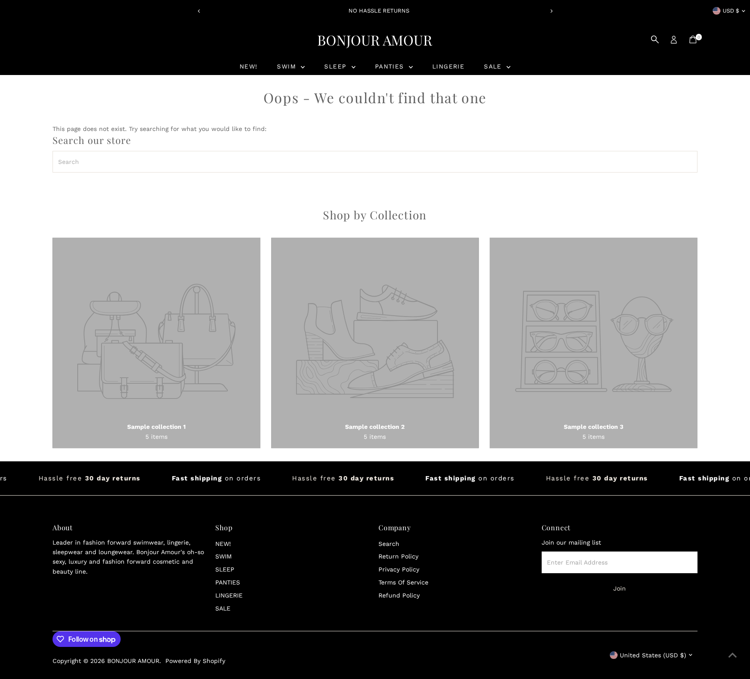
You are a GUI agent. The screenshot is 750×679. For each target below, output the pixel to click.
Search (388, 543)
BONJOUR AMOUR (374, 39)
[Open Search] (655, 39)
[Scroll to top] (732, 655)
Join (619, 588)
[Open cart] (692, 39)
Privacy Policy (398, 569)
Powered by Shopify (195, 660)
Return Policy (398, 556)
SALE (494, 66)
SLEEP (336, 66)
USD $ (731, 10)
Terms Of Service (403, 582)
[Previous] (199, 11)
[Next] (551, 11)
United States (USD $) (653, 655)
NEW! (249, 66)
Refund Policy (399, 595)
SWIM (288, 66)
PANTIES (391, 66)
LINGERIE (448, 66)
